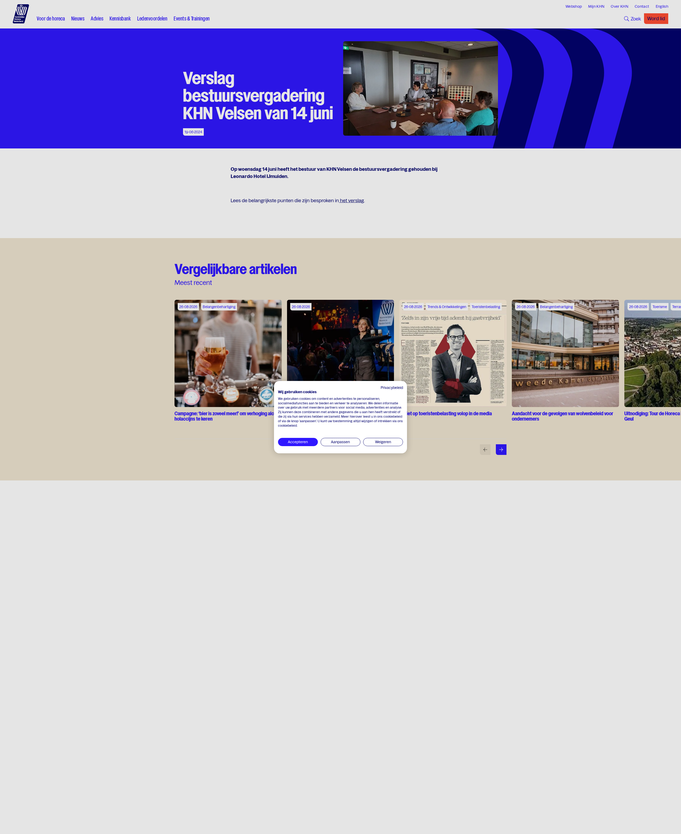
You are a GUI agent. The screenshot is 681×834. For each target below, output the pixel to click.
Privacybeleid (392, 387)
